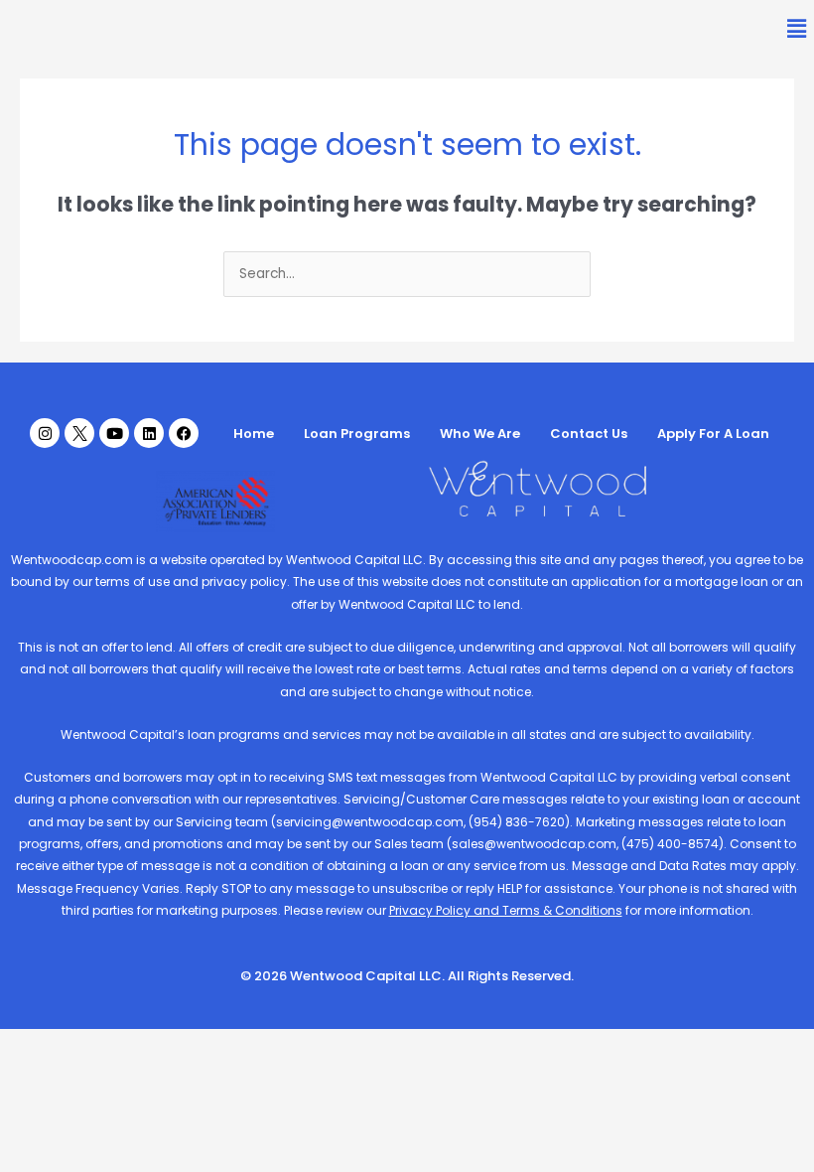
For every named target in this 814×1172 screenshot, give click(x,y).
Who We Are (480, 433)
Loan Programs (357, 433)
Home (253, 433)
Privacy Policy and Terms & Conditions (505, 910)
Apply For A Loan (713, 433)
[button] (797, 29)
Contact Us (588, 433)
